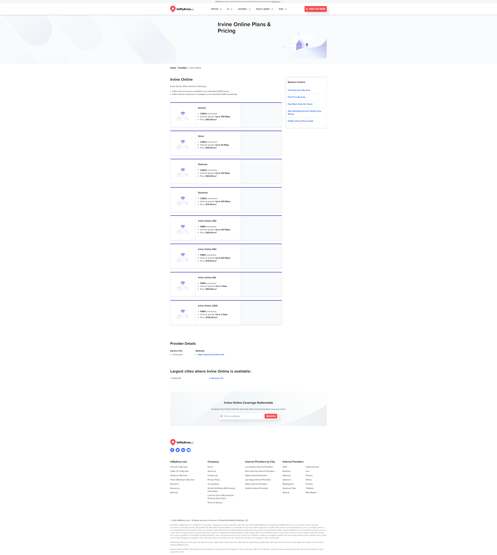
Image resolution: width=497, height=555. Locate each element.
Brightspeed (288, 484)
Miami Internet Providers (256, 484)
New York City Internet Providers (259, 471)
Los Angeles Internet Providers (259, 467)
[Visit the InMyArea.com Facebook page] (172, 450)
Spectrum (287, 479)
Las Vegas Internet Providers (258, 479)
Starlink (286, 492)
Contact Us (213, 475)
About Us (212, 471)
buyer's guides (263, 9)
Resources (175, 488)
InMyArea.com (183, 520)
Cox (307, 471)
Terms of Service (215, 502)
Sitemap (174, 492)
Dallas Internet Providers (256, 475)
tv (228, 9)
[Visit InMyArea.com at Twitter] (178, 450)
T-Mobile (310, 488)
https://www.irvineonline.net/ (211, 354)
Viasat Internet (312, 467)
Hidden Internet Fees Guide (300, 121)
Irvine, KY (176, 378)
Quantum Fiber (289, 488)
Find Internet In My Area (299, 90)
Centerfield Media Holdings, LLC (233, 520)
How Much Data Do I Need (300, 104)
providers (243, 9)
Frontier (309, 484)
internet (215, 9)
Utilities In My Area (178, 475)
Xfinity (309, 479)
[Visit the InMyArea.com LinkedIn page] (183, 450)
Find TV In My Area (296, 97)
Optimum (287, 475)
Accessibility (213, 484)
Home (210, 467)
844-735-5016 (317, 9)
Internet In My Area (179, 467)
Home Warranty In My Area (182, 479)
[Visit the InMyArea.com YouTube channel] (189, 450)
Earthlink (286, 471)
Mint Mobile (311, 492)
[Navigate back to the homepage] (181, 9)
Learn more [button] (276, 2)
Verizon (309, 475)
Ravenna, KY (217, 378)
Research (174, 484)
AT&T (285, 467)
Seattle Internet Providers (256, 488)
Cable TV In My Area (179, 471)
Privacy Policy (214, 479)
